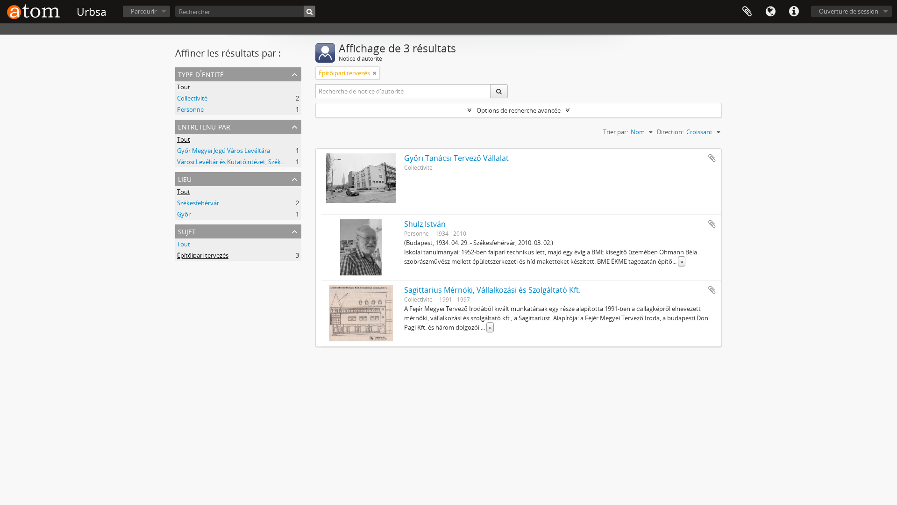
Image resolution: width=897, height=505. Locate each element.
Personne (190, 109)
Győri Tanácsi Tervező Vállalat (456, 158)
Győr (184, 214)
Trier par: (615, 132)
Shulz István (425, 224)
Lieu (185, 178)
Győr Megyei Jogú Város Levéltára (223, 150)
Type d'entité (201, 73)
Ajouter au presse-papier (712, 158)
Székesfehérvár (198, 203)
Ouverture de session (848, 11)
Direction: (670, 132)
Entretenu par (204, 126)
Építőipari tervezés (202, 255)
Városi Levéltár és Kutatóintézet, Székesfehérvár (243, 162)
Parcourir (144, 11)
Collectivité (192, 98)
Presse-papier (747, 11)
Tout (183, 87)
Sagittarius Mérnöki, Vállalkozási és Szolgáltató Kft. (492, 290)
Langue (770, 11)
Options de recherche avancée (519, 110)
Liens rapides (793, 11)
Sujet (187, 230)
